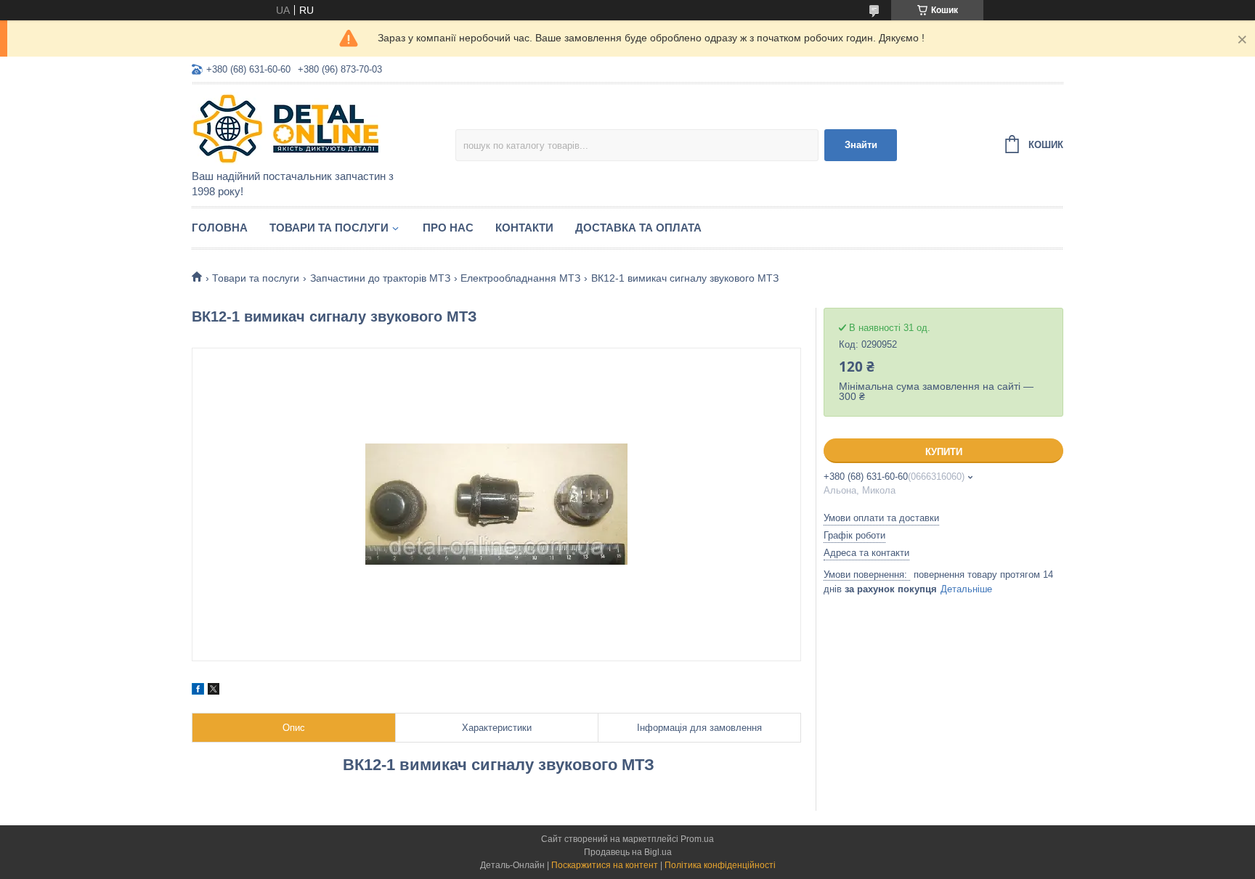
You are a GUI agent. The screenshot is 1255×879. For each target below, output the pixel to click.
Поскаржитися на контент (604, 865)
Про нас (448, 227)
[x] (213, 691)
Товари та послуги (329, 227)
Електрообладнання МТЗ (520, 278)
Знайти (861, 144)
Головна (220, 227)
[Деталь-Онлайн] (319, 127)
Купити (943, 451)
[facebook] (198, 691)
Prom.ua (697, 839)
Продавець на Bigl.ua (628, 852)
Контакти (524, 227)
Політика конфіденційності (720, 865)
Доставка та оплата (638, 227)
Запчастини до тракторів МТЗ (380, 278)
